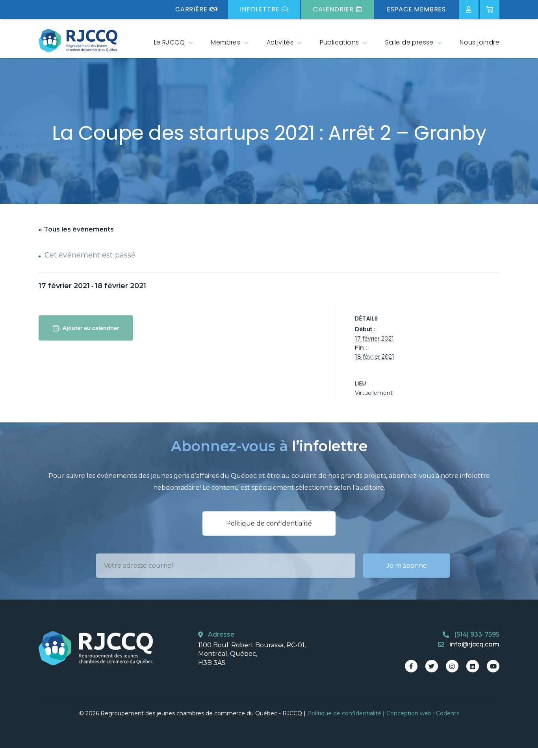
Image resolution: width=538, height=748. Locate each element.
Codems (447, 713)
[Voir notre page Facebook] (411, 666)
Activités (280, 42)
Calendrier (333, 9)
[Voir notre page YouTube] (493, 666)
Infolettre (259, 9)
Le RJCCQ (169, 42)
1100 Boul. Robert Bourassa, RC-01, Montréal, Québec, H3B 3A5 (252, 654)
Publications (339, 42)
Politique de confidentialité (269, 523)
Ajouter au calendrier (91, 328)
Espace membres (416, 9)
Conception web (409, 713)
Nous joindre (479, 42)
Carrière (191, 9)
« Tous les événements (76, 229)
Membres (225, 42)
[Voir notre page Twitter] (431, 666)
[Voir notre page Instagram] (452, 666)
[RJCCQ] (78, 40)
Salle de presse (409, 42)
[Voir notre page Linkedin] (472, 666)
